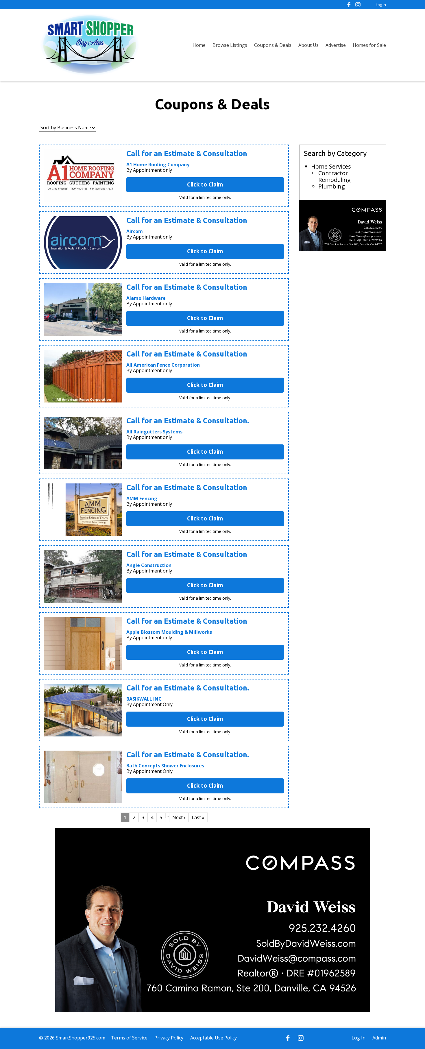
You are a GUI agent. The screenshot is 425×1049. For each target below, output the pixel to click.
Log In (381, 4)
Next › (178, 817)
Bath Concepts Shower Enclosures (165, 765)
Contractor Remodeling (334, 176)
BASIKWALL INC (144, 699)
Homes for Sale (369, 45)
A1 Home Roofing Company (157, 164)
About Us (308, 45)
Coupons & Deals (272, 45)
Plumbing (331, 186)
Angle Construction (148, 565)
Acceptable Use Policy (213, 1038)
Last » (198, 817)
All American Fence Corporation (163, 365)
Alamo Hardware (146, 298)
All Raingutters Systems (154, 432)
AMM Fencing (141, 498)
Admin (379, 1038)
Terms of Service (129, 1038)
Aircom (134, 231)
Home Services (331, 166)
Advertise (336, 45)
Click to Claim (205, 184)
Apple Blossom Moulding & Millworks (169, 632)
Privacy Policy (168, 1038)
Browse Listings (229, 45)
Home (199, 45)
